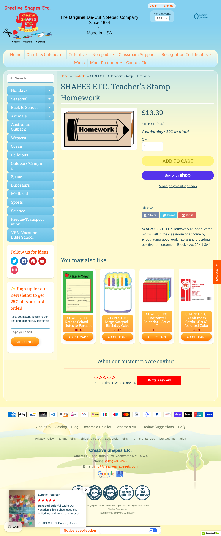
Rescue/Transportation (27, 222)
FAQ (181, 427)
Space (16, 176)
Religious (19, 154)
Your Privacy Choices (124, 530)
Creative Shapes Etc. (116, 505)
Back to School (32, 108)
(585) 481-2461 (117, 461)
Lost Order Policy (116, 438)
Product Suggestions (158, 427)
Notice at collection (80, 530)
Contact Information (172, 438)
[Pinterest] (33, 261)
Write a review (159, 380)
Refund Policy (67, 438)
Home (15, 54)
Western (18, 137)
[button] (86, 490)
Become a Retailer (97, 427)
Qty (144, 139)
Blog (74, 427)
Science (18, 210)
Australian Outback (20, 127)
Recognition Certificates (187, 55)
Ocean (16, 146)
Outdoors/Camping (27, 166)
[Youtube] (42, 261)
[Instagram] (14, 270)
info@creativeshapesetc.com (116, 466)
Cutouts (79, 55)
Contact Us (136, 62)
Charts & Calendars (45, 54)
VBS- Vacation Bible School (24, 235)
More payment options (178, 186)
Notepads (104, 55)
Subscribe (25, 341)
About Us (43, 427)
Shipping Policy (90, 438)
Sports (17, 202)
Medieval (19, 193)
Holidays (32, 91)
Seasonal (32, 99)
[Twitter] (14, 261)
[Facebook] (24, 261)
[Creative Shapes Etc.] (27, 25)
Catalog (61, 427)
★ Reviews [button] (217, 272)
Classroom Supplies (137, 54)
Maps (79, 62)
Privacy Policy (44, 438)
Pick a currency (162, 13)
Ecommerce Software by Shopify (117, 512)
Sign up (168, 6)
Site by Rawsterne (117, 509)
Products (79, 76)
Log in (153, 6)
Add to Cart (78, 337)
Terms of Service (143, 438)
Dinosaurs (20, 185)
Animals (32, 117)
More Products (106, 63)
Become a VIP (126, 427)
